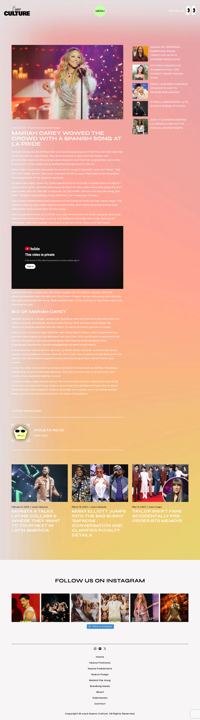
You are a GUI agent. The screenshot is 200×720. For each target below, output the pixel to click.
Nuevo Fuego (53, 127)
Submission (100, 697)
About (100, 691)
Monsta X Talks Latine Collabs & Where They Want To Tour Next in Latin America (36, 521)
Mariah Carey (33, 410)
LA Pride (17, 410)
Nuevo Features (37, 127)
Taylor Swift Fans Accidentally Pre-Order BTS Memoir (157, 516)
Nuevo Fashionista (100, 668)
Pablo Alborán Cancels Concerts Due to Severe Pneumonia (169, 88)
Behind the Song (100, 680)
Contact (100, 703)
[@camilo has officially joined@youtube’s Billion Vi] (26, 608)
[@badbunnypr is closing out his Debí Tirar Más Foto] (115, 608)
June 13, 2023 (19, 127)
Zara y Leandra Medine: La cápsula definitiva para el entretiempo (168, 123)
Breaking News (100, 686)
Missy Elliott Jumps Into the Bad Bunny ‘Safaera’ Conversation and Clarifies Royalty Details (99, 523)
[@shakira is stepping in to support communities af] (144, 608)
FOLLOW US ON (80, 580)
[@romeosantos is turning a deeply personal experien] (174, 608)
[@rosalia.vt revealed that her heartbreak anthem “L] (55, 608)
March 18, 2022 (80, 507)
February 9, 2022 (20, 507)
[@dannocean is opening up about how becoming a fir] (85, 608)
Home (100, 656)
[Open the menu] (100, 11)
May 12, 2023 (139, 507)
